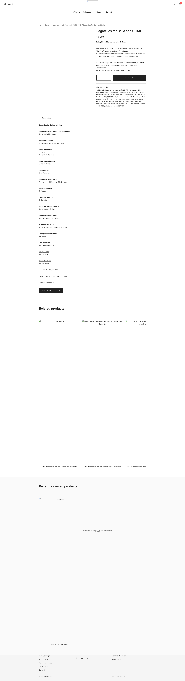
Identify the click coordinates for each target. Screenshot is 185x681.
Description (46, 118)
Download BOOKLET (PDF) (51, 290)
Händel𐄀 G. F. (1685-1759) (136, 94)
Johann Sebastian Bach (48, 131)
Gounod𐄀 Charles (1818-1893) (113, 94)
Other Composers (51, 25)
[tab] (46, 118)
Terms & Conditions (119, 656)
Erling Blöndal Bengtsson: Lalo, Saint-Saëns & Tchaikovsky (59, 466)
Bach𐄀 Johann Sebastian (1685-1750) (117, 90)
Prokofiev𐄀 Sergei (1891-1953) (132, 101)
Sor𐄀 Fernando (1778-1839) (124, 103)
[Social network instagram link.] (82, 658)
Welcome (76, 12)
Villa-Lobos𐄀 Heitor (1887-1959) (115, 106)
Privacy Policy (117, 659)
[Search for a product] (5, 4)
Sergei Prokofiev (45, 150)
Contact (109, 12)
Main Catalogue (44, 656)
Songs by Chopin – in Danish (59, 644)
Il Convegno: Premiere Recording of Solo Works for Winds (97, 530)
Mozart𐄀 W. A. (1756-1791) (117, 99)
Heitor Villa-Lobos (46, 141)
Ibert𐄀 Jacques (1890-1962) (123, 97)
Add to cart (129, 77)
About (98, 12)
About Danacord (45, 659)
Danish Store (43, 666)
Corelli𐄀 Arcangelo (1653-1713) (70, 25)
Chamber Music (114, 92)
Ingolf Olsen (121, 42)
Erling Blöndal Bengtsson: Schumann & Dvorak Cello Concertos (103, 466)
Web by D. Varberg (119, 676)
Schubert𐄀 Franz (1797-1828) (105, 103)
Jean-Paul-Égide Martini (48, 161)
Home (41, 25)
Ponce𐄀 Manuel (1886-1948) (113, 101)
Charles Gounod (64, 131)
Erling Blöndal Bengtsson (105, 42)
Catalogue (87, 12)
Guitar (125, 94)
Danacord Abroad (45, 663)
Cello (106, 92)
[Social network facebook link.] (76, 658)
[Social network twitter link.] (87, 658)
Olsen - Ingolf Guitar (132, 99)
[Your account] (175, 4)
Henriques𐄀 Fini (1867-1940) (105, 97)
